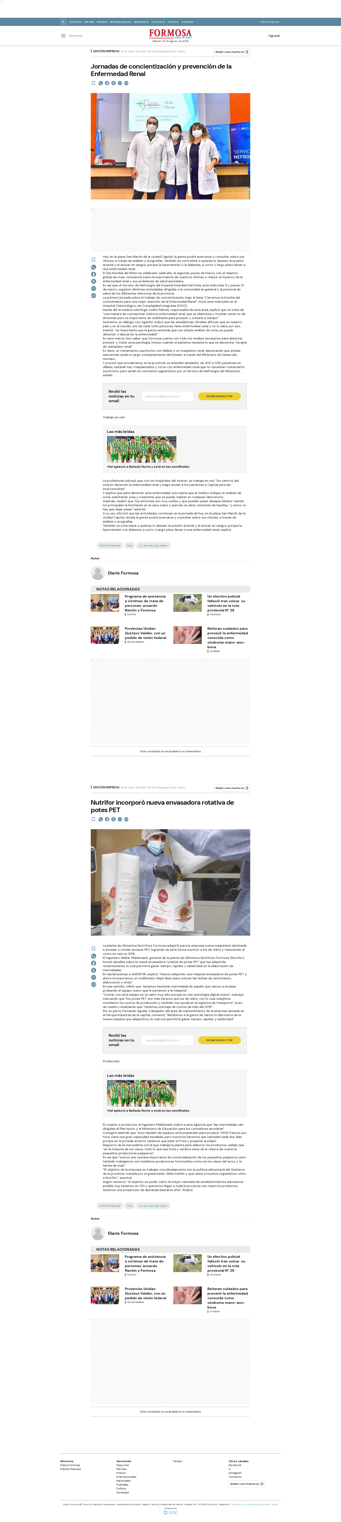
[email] (120, 83)
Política (173, 22)
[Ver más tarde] (93, 83)
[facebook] (107, 83)
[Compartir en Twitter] (113, 83)
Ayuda (274, 1504)
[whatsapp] (101, 83)
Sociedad (187, 22)
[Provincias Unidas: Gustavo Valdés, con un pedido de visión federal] (105, 635)
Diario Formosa (123, 573)
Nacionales (141, 22)
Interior (102, 22)
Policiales (158, 22)
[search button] (63, 22)
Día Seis (89, 22)
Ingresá (274, 36)
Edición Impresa (270, 21)
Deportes (75, 22)
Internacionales (120, 22)
